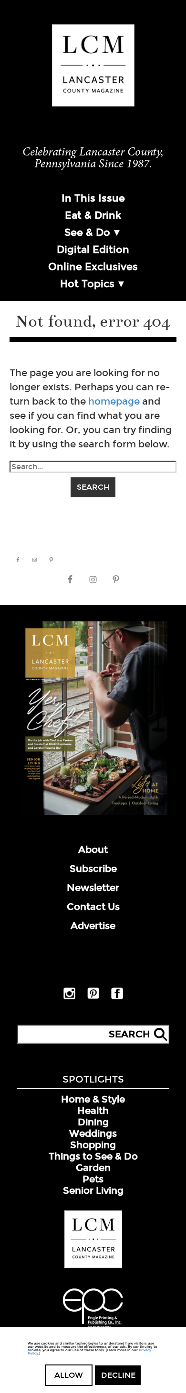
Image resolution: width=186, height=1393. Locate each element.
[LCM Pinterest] (93, 997)
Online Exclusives (93, 267)
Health (93, 1110)
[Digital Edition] (93, 813)
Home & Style (93, 1099)
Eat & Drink (93, 215)
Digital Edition (93, 249)
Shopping (93, 1145)
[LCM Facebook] (117, 997)
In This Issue (93, 198)
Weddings (93, 1133)
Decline (118, 1375)
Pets (93, 1179)
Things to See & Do (93, 1156)
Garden (93, 1167)
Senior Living (93, 1190)
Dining (93, 1122)
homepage (114, 401)
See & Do (87, 232)
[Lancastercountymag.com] (93, 1266)
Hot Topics (87, 284)
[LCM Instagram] (69, 997)
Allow (68, 1375)
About (93, 849)
